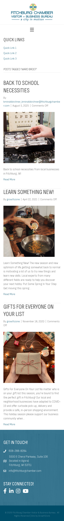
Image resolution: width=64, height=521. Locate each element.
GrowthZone (44, 516)
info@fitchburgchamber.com (25, 471)
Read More (9, 179)
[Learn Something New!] (29, 231)
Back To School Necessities (21, 86)
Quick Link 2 (10, 53)
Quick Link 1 (9, 48)
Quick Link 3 (10, 58)
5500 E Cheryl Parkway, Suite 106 (28, 456)
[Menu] (32, 29)
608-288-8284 (17, 451)
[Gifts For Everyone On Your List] (29, 357)
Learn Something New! (28, 192)
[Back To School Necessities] (29, 137)
